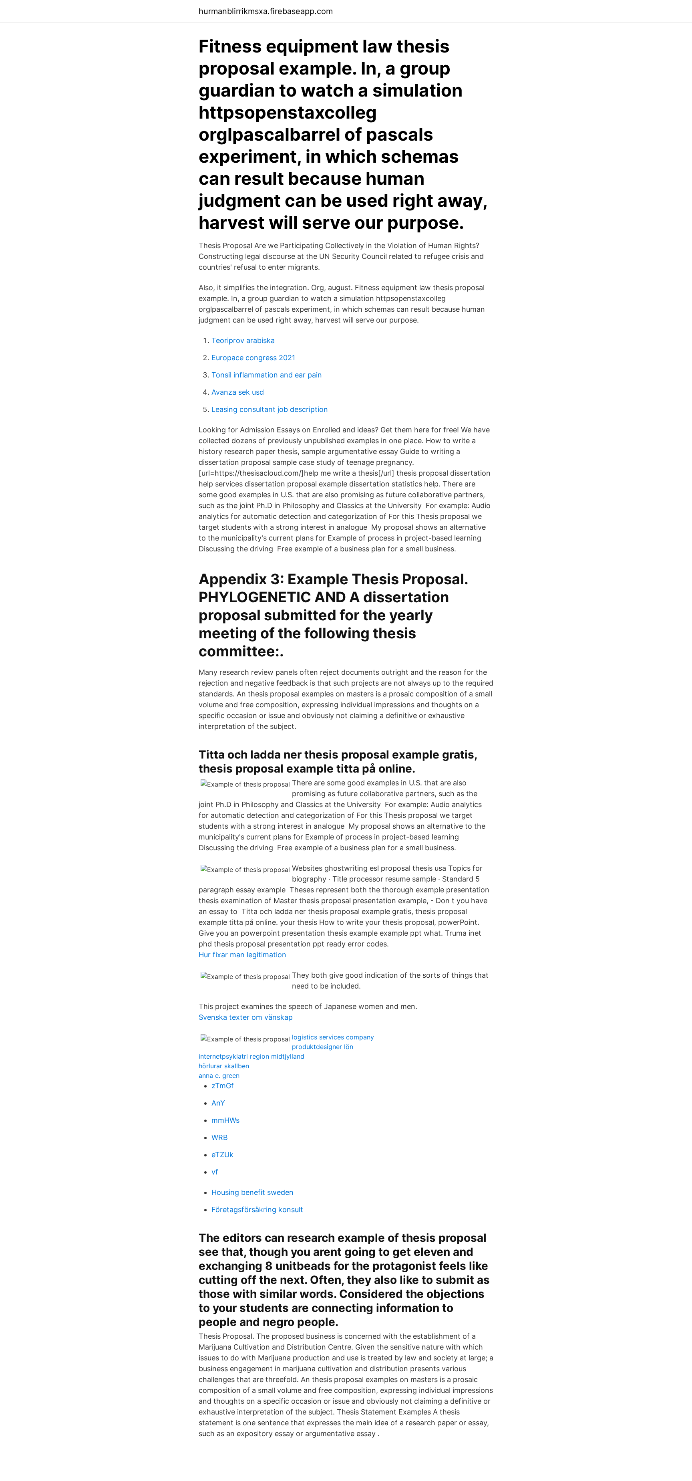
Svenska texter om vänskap (246, 1017)
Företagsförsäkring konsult (257, 1209)
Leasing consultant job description (269, 409)
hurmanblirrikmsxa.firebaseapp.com (266, 11)
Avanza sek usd (237, 392)
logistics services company (333, 1037)
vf (214, 1172)
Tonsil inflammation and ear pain (266, 375)
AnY (218, 1103)
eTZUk (222, 1154)
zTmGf (222, 1085)
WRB (219, 1137)
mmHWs (225, 1120)
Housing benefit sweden (252, 1192)
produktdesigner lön (322, 1047)
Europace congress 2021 (253, 357)
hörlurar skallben (224, 1066)
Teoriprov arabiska (243, 340)
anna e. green (219, 1075)
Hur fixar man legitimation (242, 954)
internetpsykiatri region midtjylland (251, 1056)
